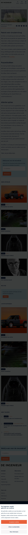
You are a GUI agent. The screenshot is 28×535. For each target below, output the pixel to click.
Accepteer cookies (14, 522)
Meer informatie (14, 531)
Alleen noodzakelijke (14, 527)
